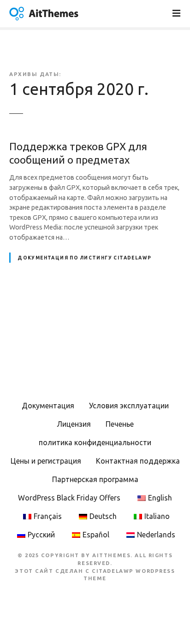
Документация (48, 405)
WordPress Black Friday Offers (69, 498)
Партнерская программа (95, 479)
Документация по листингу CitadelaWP (84, 257)
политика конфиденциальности (95, 442)
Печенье (120, 424)
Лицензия (74, 424)
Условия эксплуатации (129, 405)
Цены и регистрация (46, 461)
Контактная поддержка (138, 461)
